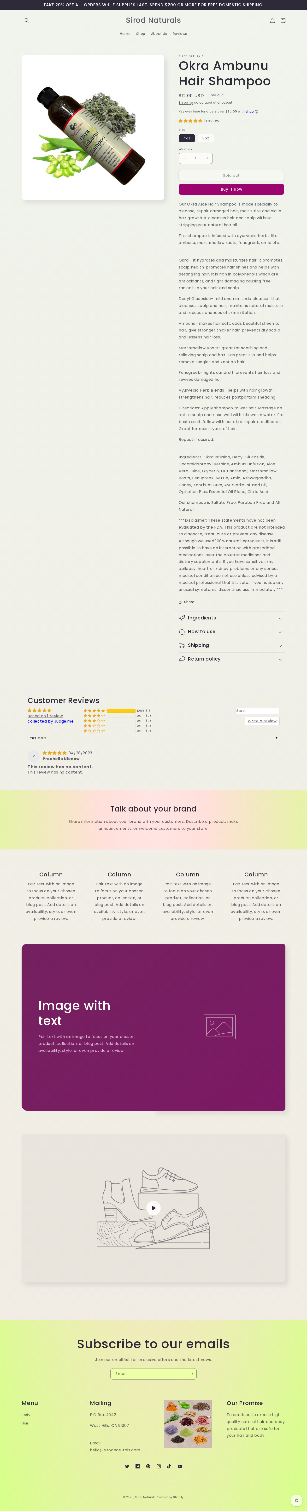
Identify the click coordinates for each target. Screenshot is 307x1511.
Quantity (185, 148)
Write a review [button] (262, 721)
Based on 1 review (45, 716)
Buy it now (231, 189)
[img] (55, 753)
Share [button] (189, 601)
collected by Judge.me (51, 721)
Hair (25, 1423)
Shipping (186, 102)
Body (26, 1414)
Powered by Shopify (170, 1497)
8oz (205, 138)
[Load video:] (153, 1208)
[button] (27, 20)
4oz (186, 138)
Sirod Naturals (145, 1497)
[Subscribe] (191, 1374)
